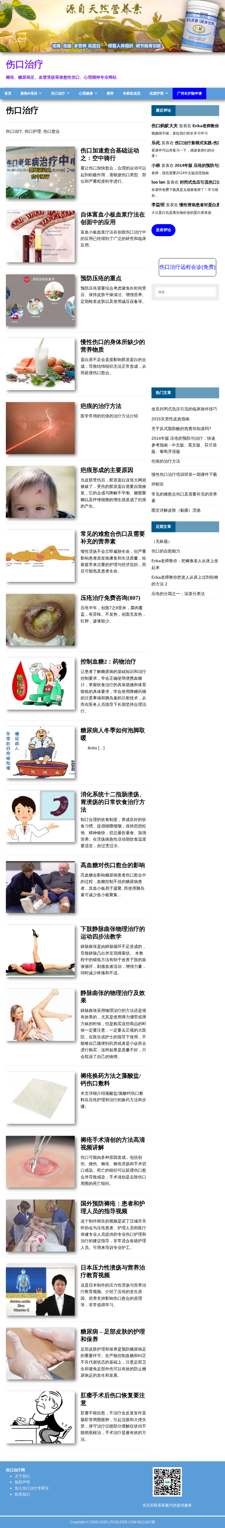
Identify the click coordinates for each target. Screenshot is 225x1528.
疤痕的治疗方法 (101, 406)
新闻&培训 (29, 93)
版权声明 (22, 1482)
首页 (7, 93)
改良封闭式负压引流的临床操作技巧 (184, 409)
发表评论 (163, 230)
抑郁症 (157, 484)
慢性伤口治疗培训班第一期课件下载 (184, 474)
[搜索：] (185, 292)
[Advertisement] (188, 343)
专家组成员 (131, 93)
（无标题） (161, 541)
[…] (101, 747)
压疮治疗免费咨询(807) (110, 598)
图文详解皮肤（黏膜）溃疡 (176, 510)
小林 (155, 165)
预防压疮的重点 (101, 278)
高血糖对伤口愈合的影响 (113, 865)
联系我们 (22, 1494)
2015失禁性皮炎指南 (170, 419)
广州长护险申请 (189, 93)
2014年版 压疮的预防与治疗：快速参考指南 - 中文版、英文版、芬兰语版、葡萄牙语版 (184, 445)
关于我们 (22, 1476)
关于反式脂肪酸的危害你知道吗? (181, 428)
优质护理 (156, 93)
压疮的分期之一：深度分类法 (178, 593)
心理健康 (86, 93)
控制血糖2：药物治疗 (108, 661)
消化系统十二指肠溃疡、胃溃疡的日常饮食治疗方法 (113, 802)
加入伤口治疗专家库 (32, 1488)
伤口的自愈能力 (165, 551)
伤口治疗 (58, 93)
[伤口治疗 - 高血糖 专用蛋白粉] (112, 48)
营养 (110, 93)
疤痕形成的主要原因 (107, 470)
